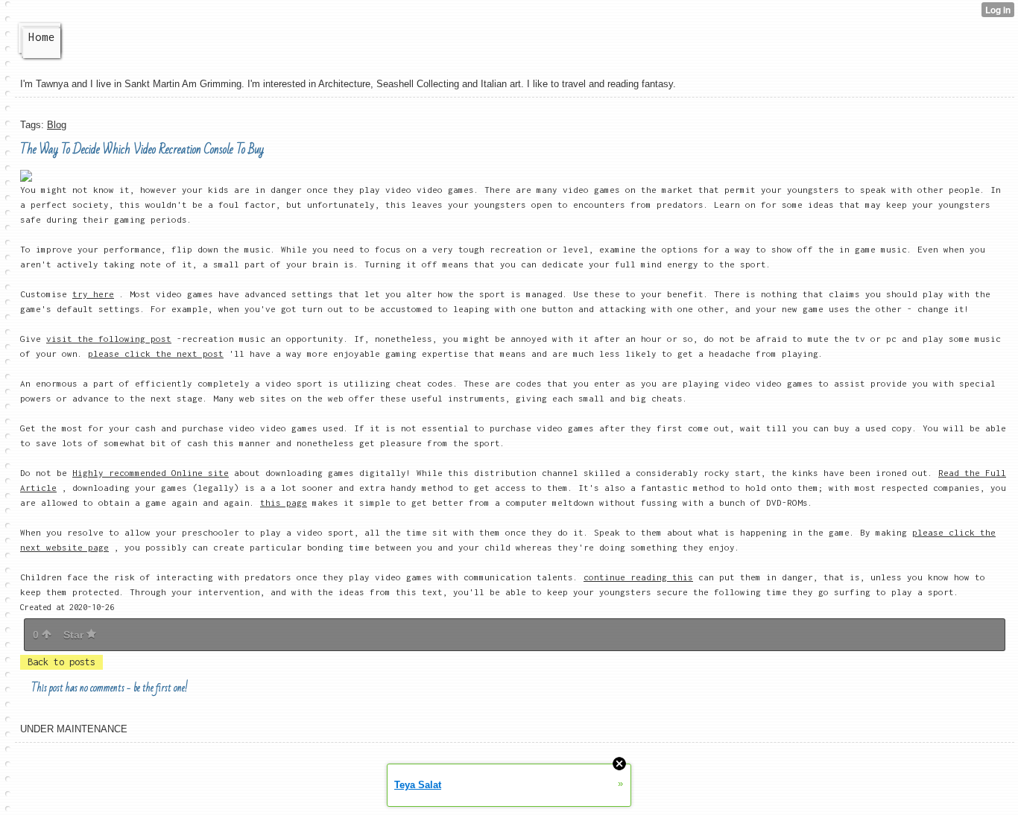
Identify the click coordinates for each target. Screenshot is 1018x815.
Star (74, 635)
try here (93, 294)
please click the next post (156, 353)
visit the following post (108, 338)
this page (283, 502)
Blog (56, 124)
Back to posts (61, 661)
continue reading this (638, 577)
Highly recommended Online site (150, 473)
